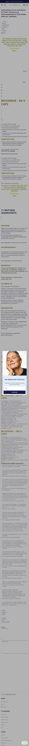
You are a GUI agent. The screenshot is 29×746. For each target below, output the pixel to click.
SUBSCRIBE (14, 392)
